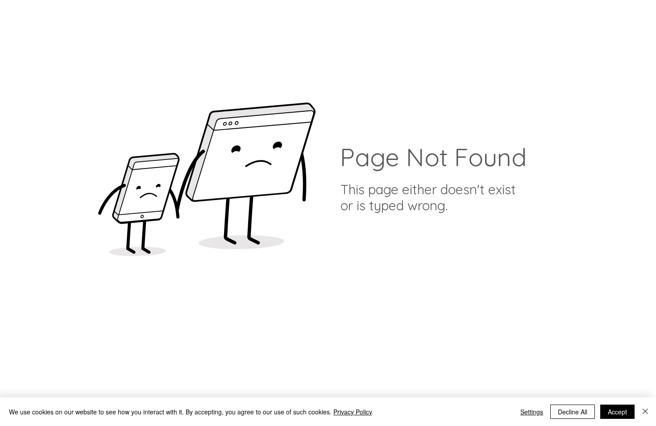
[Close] (645, 412)
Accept (617, 411)
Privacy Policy (352, 411)
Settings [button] (531, 411)
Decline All (572, 411)
